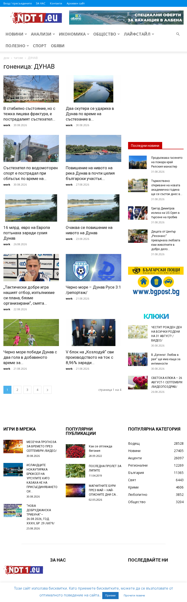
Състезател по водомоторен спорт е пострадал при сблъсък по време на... (30, 173)
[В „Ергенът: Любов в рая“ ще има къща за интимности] (138, 359)
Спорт (40, 45)
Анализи (41, 34)
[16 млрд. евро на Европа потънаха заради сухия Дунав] (31, 208)
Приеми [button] (110, 595)
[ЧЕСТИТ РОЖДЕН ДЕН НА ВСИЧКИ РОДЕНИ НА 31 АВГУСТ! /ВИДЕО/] (138, 332)
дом (6, 58)
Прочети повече (134, 595)
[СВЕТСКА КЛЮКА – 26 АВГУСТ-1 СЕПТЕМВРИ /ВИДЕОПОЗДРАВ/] (138, 382)
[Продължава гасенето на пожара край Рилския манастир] (138, 162)
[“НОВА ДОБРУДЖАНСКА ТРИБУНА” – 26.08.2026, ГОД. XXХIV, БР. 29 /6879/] (13, 510)
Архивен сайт (76, 3)
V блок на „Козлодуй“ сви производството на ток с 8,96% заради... (90, 357)
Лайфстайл (137, 34)
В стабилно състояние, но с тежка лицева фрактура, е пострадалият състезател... (29, 114)
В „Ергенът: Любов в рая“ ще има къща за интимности (165, 359)
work (6, 125)
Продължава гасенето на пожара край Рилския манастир (166, 162)
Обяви (58, 45)
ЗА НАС (40, 3)
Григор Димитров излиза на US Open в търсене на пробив (165, 213)
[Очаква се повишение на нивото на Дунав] (93, 208)
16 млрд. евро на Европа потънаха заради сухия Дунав (26, 233)
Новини (14, 34)
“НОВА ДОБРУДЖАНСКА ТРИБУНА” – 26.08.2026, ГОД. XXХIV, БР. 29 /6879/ (41, 514)
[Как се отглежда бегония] (75, 451)
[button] (178, 34)
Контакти (56, 3)
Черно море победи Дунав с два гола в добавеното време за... (30, 357)
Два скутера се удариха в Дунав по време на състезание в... (90, 114)
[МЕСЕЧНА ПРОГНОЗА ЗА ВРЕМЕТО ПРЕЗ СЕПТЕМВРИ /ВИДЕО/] (13, 446)
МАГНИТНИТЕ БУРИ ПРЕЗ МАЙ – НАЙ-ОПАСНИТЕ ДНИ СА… (103, 490)
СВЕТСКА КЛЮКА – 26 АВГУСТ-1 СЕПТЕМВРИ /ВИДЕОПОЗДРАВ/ (166, 382)
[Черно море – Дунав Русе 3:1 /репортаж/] (93, 267)
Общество (104, 34)
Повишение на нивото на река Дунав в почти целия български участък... (90, 173)
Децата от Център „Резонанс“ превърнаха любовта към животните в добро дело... (165, 240)
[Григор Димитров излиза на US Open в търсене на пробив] (138, 213)
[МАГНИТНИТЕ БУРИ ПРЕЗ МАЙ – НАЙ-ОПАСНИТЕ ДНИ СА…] (75, 490)
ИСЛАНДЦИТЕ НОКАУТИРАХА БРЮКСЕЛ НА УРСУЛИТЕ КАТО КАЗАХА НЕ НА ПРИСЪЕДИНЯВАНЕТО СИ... (42, 478)
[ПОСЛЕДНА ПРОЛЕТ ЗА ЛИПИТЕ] (75, 471)
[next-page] (47, 390)
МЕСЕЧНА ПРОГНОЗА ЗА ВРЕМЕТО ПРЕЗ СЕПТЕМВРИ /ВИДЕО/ (42, 446)
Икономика (72, 34)
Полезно (15, 45)
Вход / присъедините (17, 3)
